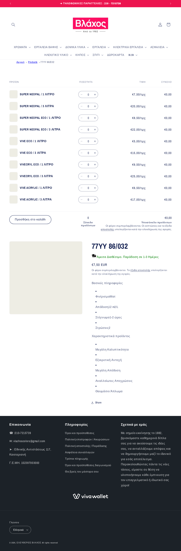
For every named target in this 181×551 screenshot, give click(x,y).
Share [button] (98, 402)
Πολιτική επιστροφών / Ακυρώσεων (87, 439)
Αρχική (20, 62)
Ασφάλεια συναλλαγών (80, 452)
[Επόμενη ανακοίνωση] (170, 3)
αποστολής (107, 229)
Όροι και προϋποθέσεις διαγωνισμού (88, 465)
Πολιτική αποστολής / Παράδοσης (86, 446)
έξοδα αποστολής (140, 270)
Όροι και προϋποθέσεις (79, 433)
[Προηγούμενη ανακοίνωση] (10, 3)
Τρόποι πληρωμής (76, 458)
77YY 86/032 (47, 62)
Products (32, 62)
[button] (13, 25)
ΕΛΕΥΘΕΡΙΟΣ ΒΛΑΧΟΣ (29, 542)
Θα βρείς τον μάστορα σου (81, 471)
